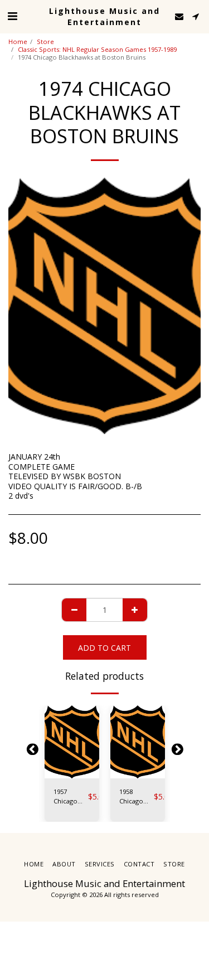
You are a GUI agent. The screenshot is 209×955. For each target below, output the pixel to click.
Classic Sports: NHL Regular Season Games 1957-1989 (97, 49)
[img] (72, 741)
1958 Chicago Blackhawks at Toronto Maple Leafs (136, 796)
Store (45, 41)
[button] (12, 15)
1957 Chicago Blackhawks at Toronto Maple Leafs (71, 796)
